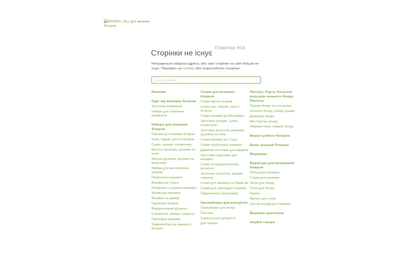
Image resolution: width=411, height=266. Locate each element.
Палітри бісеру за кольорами (270, 105)
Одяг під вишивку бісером (174, 101)
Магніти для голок (263, 198)
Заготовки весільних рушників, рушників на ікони (223, 132)
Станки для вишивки (264, 177)
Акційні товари (262, 222)
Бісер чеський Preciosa (269, 145)
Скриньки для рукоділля (218, 218)
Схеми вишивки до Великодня (222, 115)
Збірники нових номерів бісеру (272, 126)
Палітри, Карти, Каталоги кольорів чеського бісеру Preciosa (271, 96)
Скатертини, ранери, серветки (173, 214)
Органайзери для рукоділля (224, 202)
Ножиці (255, 193)
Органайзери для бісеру (218, 207)
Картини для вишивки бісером (173, 134)
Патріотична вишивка (167, 177)
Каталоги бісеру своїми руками (272, 111)
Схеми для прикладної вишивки (223, 188)
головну (188, 68)
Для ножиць (209, 223)
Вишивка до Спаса (165, 182)
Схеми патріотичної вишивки (221, 144)
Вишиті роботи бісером (270, 135)
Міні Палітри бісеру (264, 121)
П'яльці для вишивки (264, 172)
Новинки (159, 92)
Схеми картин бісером (216, 101)
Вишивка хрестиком (267, 213)
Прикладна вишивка (166, 219)
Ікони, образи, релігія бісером (173, 139)
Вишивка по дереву (166, 198)
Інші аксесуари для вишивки (270, 204)
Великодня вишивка (166, 193)
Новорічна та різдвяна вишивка (174, 188)
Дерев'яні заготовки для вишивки (224, 150)
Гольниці (207, 213)
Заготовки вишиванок (167, 106)
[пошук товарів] (257, 80)
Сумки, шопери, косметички (171, 144)
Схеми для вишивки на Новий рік (224, 183)
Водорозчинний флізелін (169, 208)
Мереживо (258, 154)
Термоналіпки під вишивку (219, 193)
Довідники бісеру (262, 116)
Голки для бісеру (262, 188)
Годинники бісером (165, 203)
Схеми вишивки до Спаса (219, 139)
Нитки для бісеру (262, 183)
